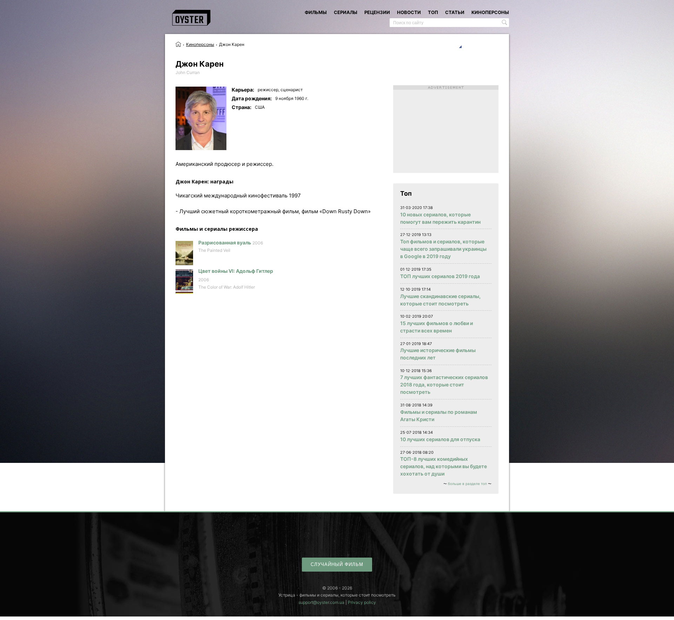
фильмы (316, 12)
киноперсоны (490, 12)
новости (409, 12)
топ (433, 12)
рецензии (377, 12)
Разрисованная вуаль (224, 242)
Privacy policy (362, 602)
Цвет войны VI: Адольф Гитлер (235, 271)
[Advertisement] (445, 129)
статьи (454, 12)
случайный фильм (337, 564)
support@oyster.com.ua (321, 602)
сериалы (345, 12)
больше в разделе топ (467, 483)
